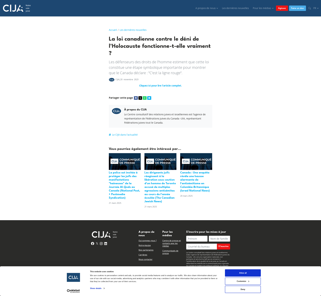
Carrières (143, 255)
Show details (95, 288)
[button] (309, 8)
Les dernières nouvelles (235, 8)
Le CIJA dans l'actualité (125, 134)
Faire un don (297, 8)
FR (315, 8)
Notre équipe (145, 245)
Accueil (113, 30)
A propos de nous (205, 8)
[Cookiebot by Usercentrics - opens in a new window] (73, 291)
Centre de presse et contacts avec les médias (171, 243)
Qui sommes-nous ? (148, 240)
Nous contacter (145, 259)
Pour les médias (262, 8)
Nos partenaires (146, 250)
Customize (241, 281)
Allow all (243, 273)
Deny (243, 289)
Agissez (282, 8)
